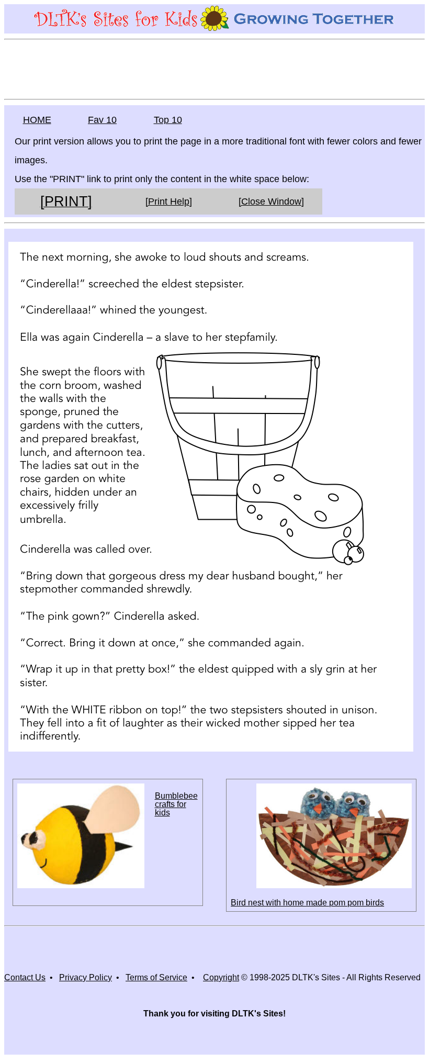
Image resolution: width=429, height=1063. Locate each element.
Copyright (221, 977)
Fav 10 (102, 120)
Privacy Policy (85, 977)
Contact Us (25, 977)
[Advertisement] (214, 68)
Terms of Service (156, 977)
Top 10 (168, 120)
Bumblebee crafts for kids (176, 804)
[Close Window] (271, 201)
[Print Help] (168, 201)
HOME (37, 120)
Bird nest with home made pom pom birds (307, 902)
